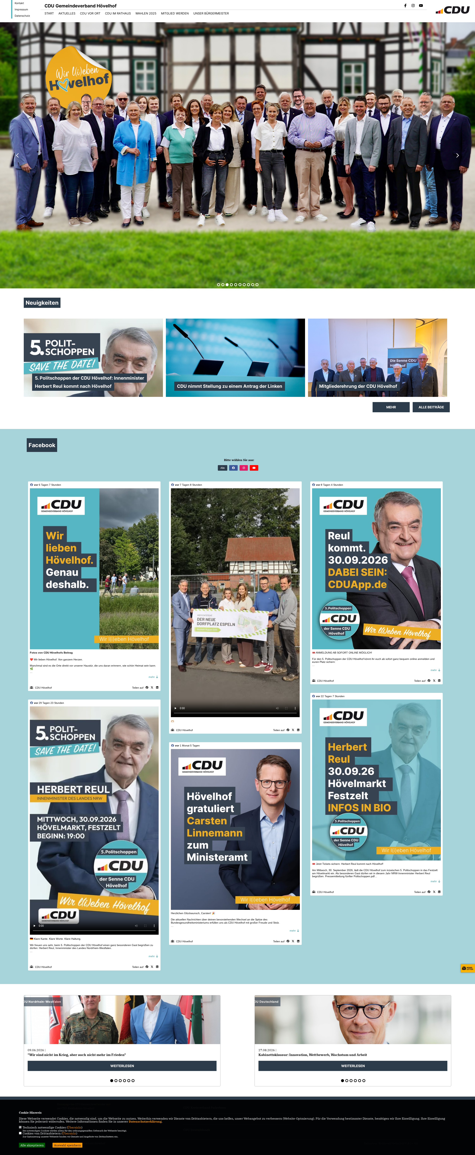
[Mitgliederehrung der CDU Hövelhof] (377, 371)
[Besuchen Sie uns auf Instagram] (413, 6)
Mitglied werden (175, 13)
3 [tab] (227, 284)
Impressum (21, 9)
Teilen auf (137, 687)
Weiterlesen (122, 1066)
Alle (222, 467)
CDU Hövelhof (43, 687)
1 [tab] (218, 284)
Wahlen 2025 (145, 13)
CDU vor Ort (90, 13)
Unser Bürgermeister (211, 13)
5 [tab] (235, 284)
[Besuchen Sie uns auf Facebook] (405, 6)
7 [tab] (244, 284)
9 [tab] (252, 284)
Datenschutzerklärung (145, 1121)
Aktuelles (66, 13)
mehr (152, 676)
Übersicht (74, 1127)
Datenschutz (22, 15)
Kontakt (19, 3)
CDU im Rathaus (118, 13)
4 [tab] (231, 284)
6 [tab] (239, 284)
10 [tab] (256, 284)
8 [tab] (248, 284)
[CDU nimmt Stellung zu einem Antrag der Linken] (235, 360)
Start (49, 13)
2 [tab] (222, 284)
